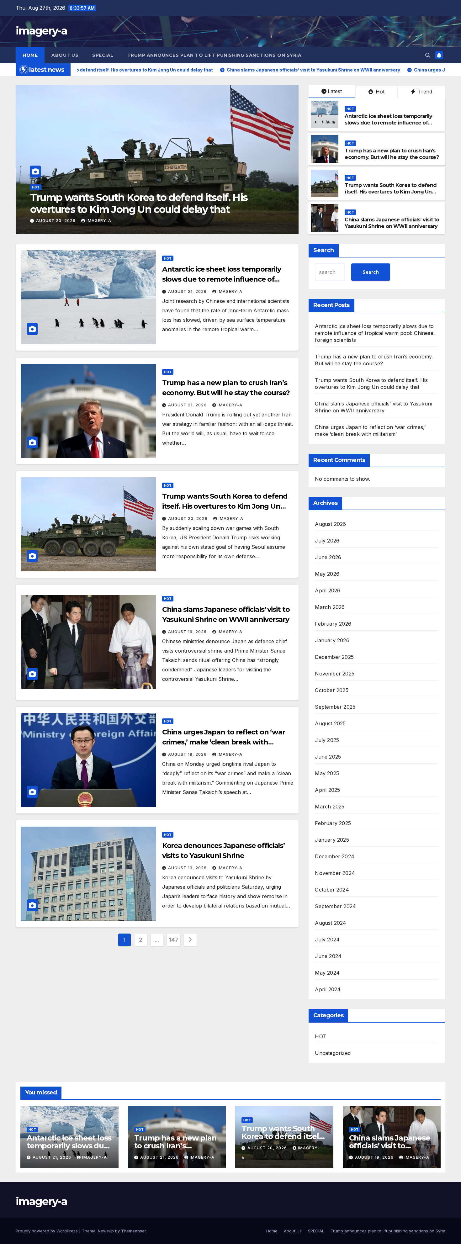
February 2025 (333, 823)
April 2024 (328, 989)
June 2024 (328, 956)
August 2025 (330, 723)
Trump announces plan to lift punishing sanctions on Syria (214, 55)
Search (323, 250)
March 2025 (329, 806)
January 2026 (332, 640)
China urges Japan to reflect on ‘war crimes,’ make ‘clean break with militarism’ (223, 742)
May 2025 (327, 773)
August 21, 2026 (188, 291)
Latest (335, 91)
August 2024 (330, 923)
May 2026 (327, 574)
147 (173, 939)
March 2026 (330, 607)
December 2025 (334, 657)
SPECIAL (103, 55)
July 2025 (327, 740)
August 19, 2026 (56, 220)
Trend (424, 91)
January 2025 (332, 840)
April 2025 (327, 790)
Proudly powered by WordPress (47, 1230)
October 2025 (331, 690)
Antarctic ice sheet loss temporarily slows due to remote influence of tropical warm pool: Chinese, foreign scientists (389, 126)
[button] (427, 55)
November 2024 (335, 873)
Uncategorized (333, 1053)
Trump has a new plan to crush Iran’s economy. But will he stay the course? (391, 154)
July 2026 (327, 540)
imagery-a (41, 30)
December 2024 (334, 856)
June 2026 (328, 557)
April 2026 (327, 590)
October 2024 (332, 890)
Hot (379, 91)
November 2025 (334, 673)
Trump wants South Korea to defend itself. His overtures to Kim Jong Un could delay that (391, 191)
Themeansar (133, 1230)
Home (30, 55)
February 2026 (333, 624)
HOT (36, 187)
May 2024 (327, 973)
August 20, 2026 (188, 518)
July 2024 (327, 939)
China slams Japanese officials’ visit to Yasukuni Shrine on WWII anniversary (142, 203)
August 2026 (330, 524)
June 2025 (328, 757)
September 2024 (335, 906)
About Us (64, 55)
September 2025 (335, 707)
